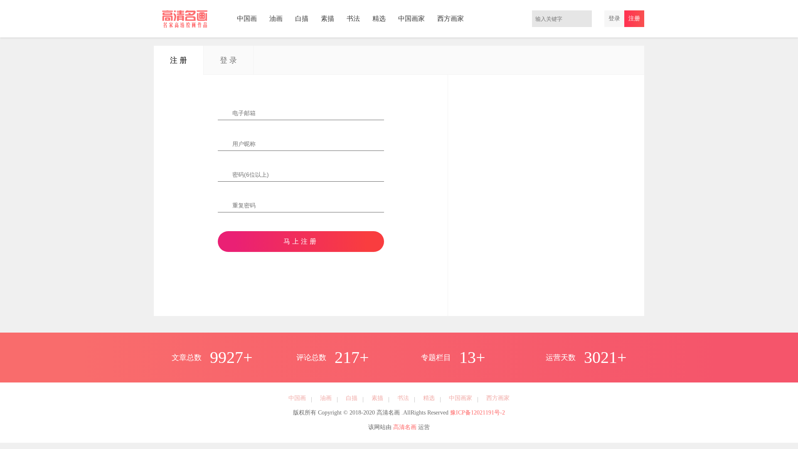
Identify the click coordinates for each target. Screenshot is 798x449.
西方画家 (450, 18)
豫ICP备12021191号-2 (477, 413)
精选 (379, 18)
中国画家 (411, 18)
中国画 (247, 18)
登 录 (228, 60)
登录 (614, 18)
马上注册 (300, 241)
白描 (301, 18)
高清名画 (404, 427)
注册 (634, 18)
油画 (276, 18)
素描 (327, 18)
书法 (353, 18)
